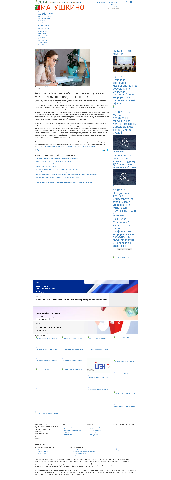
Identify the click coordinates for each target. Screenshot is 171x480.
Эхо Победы (94, 436)
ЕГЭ (57, 146)
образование (63, 146)
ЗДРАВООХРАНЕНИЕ (44, 42)
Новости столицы (95, 427)
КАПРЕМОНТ (42, 15)
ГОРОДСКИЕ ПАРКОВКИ (45, 22)
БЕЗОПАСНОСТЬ (43, 32)
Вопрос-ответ (68, 429)
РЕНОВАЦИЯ (42, 33)
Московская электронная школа (77, 146)
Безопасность (94, 434)
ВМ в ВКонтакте (121, 427)
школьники (52, 146)
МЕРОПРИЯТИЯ (43, 35)
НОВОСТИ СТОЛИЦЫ (44, 28)
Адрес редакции (43, 24)
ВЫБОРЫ (41, 30)
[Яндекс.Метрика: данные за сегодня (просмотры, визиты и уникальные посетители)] (121, 449)
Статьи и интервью (118, 73)
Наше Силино (42, 453)
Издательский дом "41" (79, 453)
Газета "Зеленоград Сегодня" (81, 450)
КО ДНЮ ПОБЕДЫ (43, 25)
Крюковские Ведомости (45, 455)
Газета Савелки (42, 450)
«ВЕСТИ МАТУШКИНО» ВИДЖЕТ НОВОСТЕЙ (113, 3)
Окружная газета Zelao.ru (80, 455)
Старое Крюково (43, 451)
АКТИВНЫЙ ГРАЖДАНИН (45, 13)
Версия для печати (42, 150)
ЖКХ (39, 39)
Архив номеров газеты (70, 427)
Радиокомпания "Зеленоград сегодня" (84, 451)
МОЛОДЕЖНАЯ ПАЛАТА (45, 16)
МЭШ (88, 146)
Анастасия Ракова (43, 146)
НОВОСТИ (41, 11)
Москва (93, 146)
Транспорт (93, 432)
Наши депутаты (68, 434)
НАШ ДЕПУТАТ (42, 20)
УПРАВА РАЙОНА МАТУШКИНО (101, 2)
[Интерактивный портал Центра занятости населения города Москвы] (98, 365)
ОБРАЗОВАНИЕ (42, 40)
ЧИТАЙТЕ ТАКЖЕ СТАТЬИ (124, 52)
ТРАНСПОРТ (42, 37)
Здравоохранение (95, 430)
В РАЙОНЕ (41, 44)
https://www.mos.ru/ (49, 87)
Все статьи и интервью (124, 249)
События (93, 429)
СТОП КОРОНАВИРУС (44, 18)
